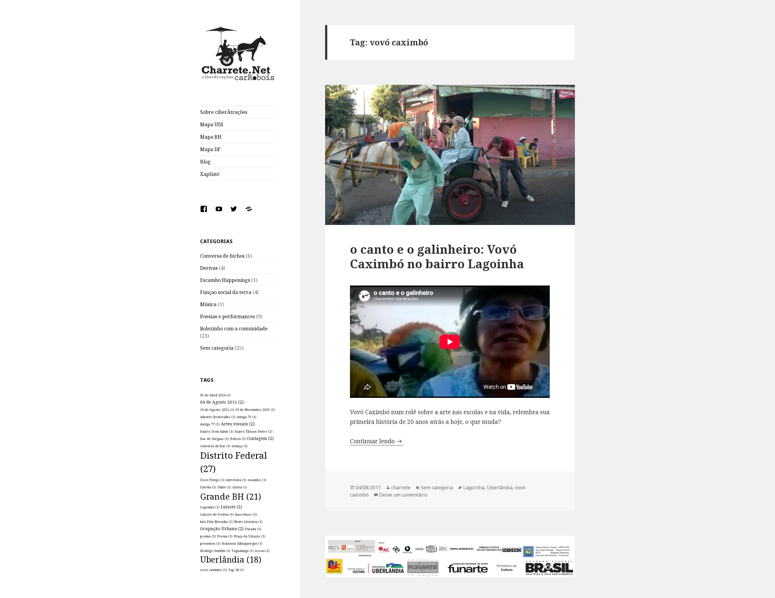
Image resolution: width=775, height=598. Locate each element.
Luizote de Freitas (217, 514)
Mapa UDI (211, 124)
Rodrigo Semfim (215, 551)
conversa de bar (215, 446)
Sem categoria (216, 348)
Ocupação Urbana (222, 528)
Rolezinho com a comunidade (234, 328)
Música (208, 304)
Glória (239, 487)
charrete (401, 487)
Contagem (260, 438)
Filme (224, 487)
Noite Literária (248, 522)
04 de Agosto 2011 (222, 402)
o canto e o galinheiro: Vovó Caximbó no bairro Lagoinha (437, 256)
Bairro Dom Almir (216, 431)
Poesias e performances (227, 316)
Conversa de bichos (222, 256)
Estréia (208, 487)
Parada (253, 529)
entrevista (236, 480)
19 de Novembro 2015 (255, 410)
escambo (257, 480)
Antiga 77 (210, 424)
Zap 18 (236, 570)
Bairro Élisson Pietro (253, 431)
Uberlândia (230, 559)
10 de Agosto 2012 (217, 410)
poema (208, 536)
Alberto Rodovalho (218, 417)
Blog (205, 161)
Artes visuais (238, 424)
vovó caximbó (213, 570)
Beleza (238, 439)
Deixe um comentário (403, 494)
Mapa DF (210, 149)
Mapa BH (211, 137)
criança (240, 446)
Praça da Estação (249, 536)
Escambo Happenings (225, 280)
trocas (262, 551)
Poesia (224, 536)
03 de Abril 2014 (215, 395)
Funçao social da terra (225, 292)
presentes (210, 543)
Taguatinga (243, 551)
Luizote (231, 507)
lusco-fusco (246, 514)
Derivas (209, 268)
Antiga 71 (246, 417)
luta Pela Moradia (216, 522)
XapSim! (210, 174)
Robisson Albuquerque (242, 543)
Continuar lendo (377, 441)
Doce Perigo (212, 480)
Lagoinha (209, 507)
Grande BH (230, 496)
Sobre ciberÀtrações (223, 112)
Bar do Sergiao (214, 439)
